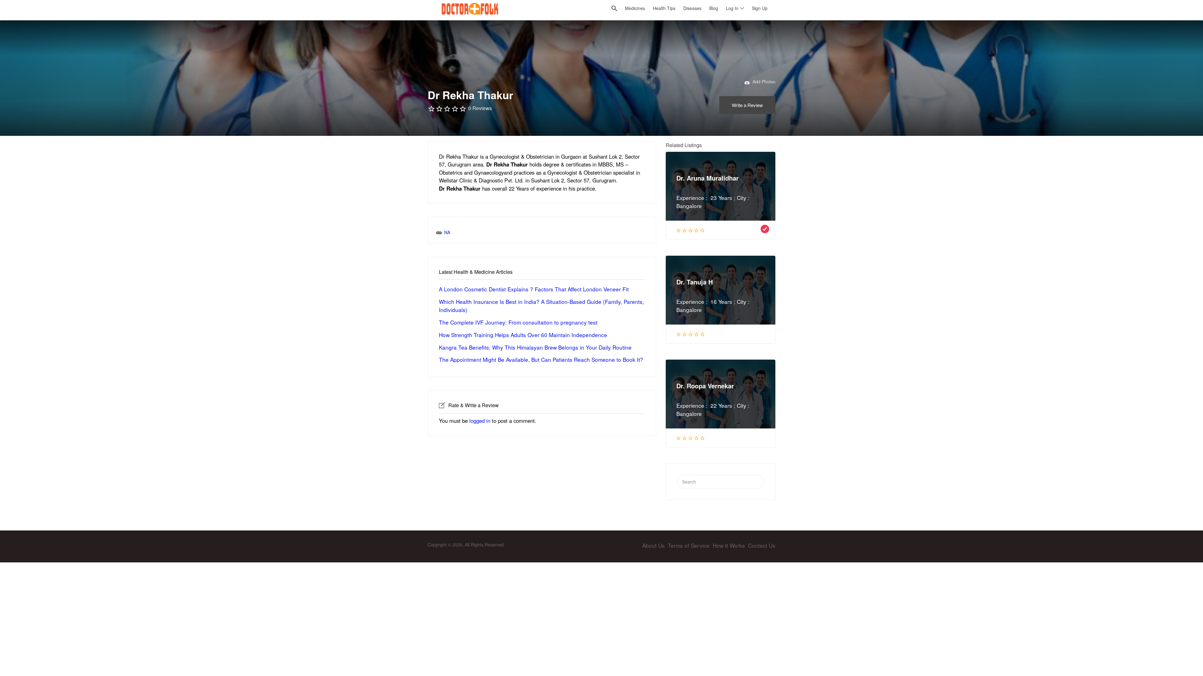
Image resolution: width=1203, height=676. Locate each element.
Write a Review (747, 105)
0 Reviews (480, 108)
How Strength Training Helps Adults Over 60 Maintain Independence (523, 335)
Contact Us (761, 545)
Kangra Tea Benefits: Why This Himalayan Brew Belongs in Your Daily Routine (535, 347)
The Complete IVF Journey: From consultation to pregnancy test (518, 322)
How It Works (729, 545)
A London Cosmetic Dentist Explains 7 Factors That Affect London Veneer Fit (534, 289)
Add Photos (763, 82)
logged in (479, 420)
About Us (653, 545)
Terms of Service (689, 545)
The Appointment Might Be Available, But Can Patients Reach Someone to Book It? (541, 359)
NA (447, 232)
